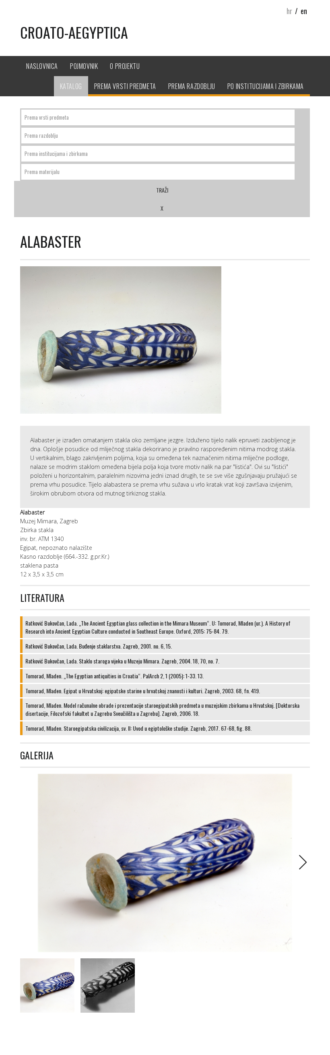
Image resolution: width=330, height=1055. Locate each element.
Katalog (71, 86)
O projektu (125, 66)
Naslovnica (42, 66)
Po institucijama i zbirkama (265, 86)
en (304, 11)
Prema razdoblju (191, 86)
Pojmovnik (84, 66)
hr (289, 11)
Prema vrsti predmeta (125, 86)
